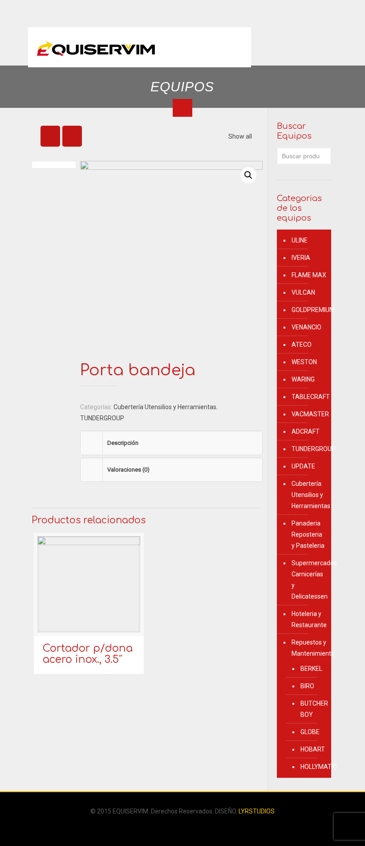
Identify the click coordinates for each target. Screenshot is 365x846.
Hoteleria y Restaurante (309, 619)
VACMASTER (309, 414)
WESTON (304, 362)
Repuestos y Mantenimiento (309, 648)
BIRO (307, 686)
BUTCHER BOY (311, 709)
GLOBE (310, 731)
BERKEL (311, 668)
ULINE (300, 240)
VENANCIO (306, 327)
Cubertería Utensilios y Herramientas (165, 407)
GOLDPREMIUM (309, 309)
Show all (240, 136)
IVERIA (301, 257)
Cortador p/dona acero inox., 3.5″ (88, 654)
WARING (303, 379)
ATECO (302, 344)
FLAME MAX (309, 275)
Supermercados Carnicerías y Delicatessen (309, 579)
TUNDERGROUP (102, 418)
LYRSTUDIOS (257, 811)
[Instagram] (188, 827)
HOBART (311, 749)
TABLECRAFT (309, 396)
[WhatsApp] (176, 827)
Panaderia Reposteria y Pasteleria (308, 534)
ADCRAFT (306, 431)
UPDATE (303, 466)
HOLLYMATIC (311, 766)
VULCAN (303, 292)
